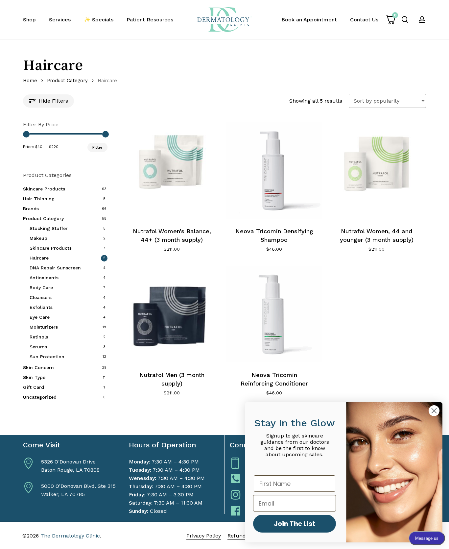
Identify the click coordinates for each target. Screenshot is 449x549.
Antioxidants (44, 277)
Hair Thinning (39, 198)
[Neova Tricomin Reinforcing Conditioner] (274, 314)
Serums (38, 346)
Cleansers (41, 297)
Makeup (38, 238)
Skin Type (34, 377)
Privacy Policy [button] (203, 536)
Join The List (294, 523)
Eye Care (40, 317)
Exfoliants (41, 307)
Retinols (39, 336)
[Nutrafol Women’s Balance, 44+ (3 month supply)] (172, 170)
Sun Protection (47, 356)
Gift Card (33, 387)
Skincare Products (44, 188)
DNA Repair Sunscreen (55, 267)
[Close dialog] (434, 410)
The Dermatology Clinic (70, 536)
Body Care (41, 287)
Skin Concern (38, 367)
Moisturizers (44, 327)
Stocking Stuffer (49, 228)
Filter (97, 147)
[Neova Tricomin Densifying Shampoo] (274, 170)
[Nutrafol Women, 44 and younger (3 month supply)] (376, 170)
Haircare (39, 258)
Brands (31, 208)
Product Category (67, 81)
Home (30, 81)
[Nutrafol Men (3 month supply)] (172, 314)
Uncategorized (40, 397)
